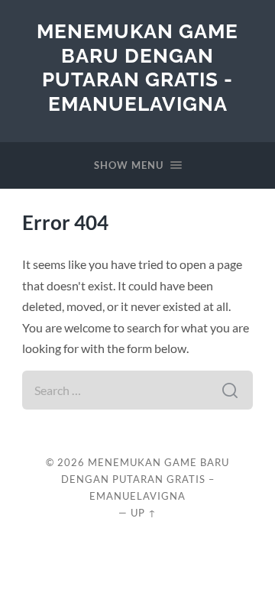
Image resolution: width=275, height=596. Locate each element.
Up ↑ (144, 513)
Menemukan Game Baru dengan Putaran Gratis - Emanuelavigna (137, 67)
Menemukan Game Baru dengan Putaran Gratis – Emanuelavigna (145, 479)
